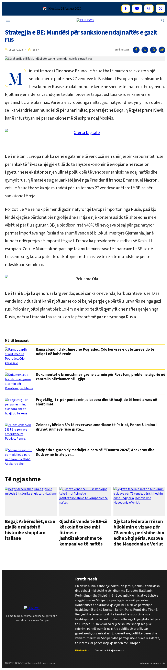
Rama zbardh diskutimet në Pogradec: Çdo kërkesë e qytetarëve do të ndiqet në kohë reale (95, 352)
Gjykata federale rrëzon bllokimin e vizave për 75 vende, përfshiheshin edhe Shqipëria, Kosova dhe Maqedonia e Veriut (138, 532)
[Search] (162, 20)
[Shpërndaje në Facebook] (136, 49)
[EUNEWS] (32, 608)
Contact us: (109, 650)
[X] (160, 8)
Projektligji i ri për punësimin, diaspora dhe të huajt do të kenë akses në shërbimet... (96, 402)
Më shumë (82, 650)
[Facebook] (125, 8)
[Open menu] (8, 20)
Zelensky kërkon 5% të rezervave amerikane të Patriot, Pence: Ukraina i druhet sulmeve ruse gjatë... (96, 427)
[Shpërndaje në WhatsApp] (153, 49)
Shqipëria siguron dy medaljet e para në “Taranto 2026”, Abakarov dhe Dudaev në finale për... (95, 452)
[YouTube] (137, 8)
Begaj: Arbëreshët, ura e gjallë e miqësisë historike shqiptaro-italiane (30, 530)
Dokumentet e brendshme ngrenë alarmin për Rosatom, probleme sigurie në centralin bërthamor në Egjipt (100, 377)
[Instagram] (149, 8)
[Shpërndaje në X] (144, 49)
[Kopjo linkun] (161, 49)
